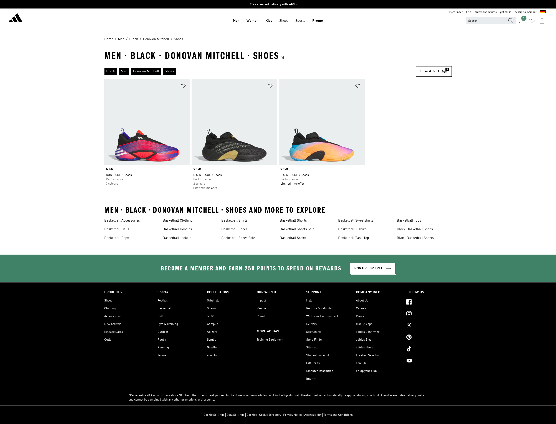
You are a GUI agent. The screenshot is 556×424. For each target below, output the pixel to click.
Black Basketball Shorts (415, 238)
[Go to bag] (542, 21)
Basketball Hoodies (177, 229)
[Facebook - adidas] (428, 302)
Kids (268, 21)
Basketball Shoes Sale (238, 238)
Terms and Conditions (338, 414)
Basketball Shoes (234, 229)
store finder (456, 12)
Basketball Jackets (177, 238)
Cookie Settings (214, 414)
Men (236, 21)
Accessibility (312, 414)
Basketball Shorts (293, 220)
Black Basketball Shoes (415, 229)
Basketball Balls (116, 229)
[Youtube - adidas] (428, 361)
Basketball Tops (409, 220)
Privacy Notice (292, 414)
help (468, 12)
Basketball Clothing (178, 220)
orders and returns (486, 12)
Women (252, 21)
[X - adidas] (428, 326)
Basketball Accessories (122, 220)
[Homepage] (16, 18)
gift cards (505, 12)
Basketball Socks (293, 238)
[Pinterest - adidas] (428, 338)
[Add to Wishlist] (183, 87)
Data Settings (236, 414)
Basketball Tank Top (353, 238)
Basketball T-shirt (352, 229)
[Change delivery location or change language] (542, 12)
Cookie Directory (270, 414)
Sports (300, 21)
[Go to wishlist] (531, 21)
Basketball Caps (116, 238)
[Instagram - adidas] (428, 314)
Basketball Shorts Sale (297, 229)
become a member (525, 12)
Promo (317, 21)
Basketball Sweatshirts (355, 220)
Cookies (252, 414)
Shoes (283, 21)
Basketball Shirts (234, 220)
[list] (260, 71)
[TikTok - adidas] (428, 349)
